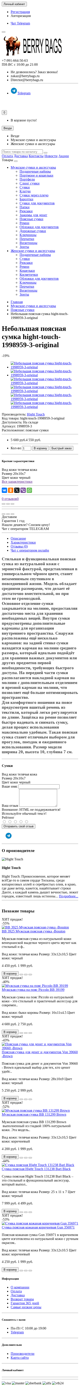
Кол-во (16, 448)
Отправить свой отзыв (19, 826)
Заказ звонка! (34, 72)
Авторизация (21, 16)
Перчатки (27, 239)
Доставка (21, 156)
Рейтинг (8, 817)
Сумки (25, 187)
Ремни (24, 223)
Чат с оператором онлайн (30, 550)
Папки (25, 207)
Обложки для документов (39, 227)
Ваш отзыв (10, 805)
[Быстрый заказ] (21, 974)
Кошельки (27, 270)
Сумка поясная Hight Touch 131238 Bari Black (36, 1169)
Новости (51, 156)
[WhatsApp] (29, 490)
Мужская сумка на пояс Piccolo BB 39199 (33, 990)
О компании (20, 1287)
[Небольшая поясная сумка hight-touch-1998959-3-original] (44, 367)
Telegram (23, 93)
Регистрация (20, 12)
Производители (22, 1353)
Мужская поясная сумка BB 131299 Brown (34, 1114)
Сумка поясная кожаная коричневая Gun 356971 (38, 1227)
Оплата (7, 156)
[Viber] (23, 490)
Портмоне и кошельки (36, 175)
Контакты (36, 156)
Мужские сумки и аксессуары (33, 167)
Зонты (24, 247)
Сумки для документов (37, 203)
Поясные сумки (31, 219)
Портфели (27, 179)
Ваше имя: (10, 786)
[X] (17, 490)
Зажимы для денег (33, 215)
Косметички (29, 274)
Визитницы (28, 243)
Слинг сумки (30, 183)
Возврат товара (22, 1299)
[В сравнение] (12, 504)
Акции (63, 156)
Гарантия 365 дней (25, 1303)
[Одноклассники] (10, 490)
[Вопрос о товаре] (3, 504)
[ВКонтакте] (4, 490)
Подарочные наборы (35, 171)
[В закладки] (8, 504)
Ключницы (28, 235)
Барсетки (26, 199)
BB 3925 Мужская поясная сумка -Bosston (33, 931)
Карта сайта (20, 1357)
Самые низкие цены (26, 1307)
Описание (18, 538)
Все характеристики (17, 481)
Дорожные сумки (33, 231)
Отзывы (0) (19, 546)
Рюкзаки (26, 211)
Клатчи (25, 191)
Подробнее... (68, 896)
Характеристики (23, 542)
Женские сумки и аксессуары (33, 251)
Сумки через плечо (34, 195)
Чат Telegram (20, 23)
